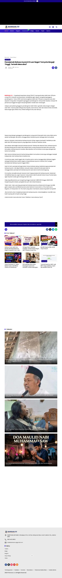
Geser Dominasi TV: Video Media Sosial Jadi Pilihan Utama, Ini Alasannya (12, 266)
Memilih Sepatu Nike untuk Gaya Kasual (48, 247)
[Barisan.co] (12, 27)
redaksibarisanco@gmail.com (15, 542)
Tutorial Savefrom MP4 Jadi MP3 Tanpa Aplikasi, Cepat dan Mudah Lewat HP (48, 266)
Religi (6, 551)
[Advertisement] (31, 44)
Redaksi (10, 67)
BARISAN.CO (8, 95)
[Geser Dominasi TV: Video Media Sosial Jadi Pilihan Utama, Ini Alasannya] (13, 257)
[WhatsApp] (56, 229)
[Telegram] (53, 229)
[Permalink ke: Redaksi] (6, 67)
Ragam (6, 553)
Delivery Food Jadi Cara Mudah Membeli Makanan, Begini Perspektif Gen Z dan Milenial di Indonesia (12, 248)
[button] (50, 27)
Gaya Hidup (7, 59)
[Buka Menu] (53, 27)
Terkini (6, 549)
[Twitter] (50, 229)
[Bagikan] (56, 67)
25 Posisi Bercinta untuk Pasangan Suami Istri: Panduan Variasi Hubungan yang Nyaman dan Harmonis (30, 266)
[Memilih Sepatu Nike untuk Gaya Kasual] (49, 240)
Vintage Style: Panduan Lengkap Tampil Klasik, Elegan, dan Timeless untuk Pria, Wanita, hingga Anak (31, 248)
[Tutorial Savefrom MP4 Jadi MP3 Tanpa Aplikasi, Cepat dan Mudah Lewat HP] (49, 257)
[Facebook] (47, 229)
